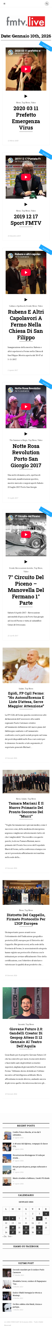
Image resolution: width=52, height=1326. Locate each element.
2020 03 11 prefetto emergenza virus (26, 118)
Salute (21, 688)
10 (39, 1218)
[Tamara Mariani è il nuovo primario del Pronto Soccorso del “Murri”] (26, 792)
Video (33, 102)
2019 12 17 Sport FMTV (26, 219)
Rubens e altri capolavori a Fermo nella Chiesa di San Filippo (26, 324)
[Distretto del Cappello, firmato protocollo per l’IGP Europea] (26, 904)
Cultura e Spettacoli (17, 306)
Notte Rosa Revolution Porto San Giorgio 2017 (26, 455)
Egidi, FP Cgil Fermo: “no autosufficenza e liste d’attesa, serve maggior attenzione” (26, 699)
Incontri (21, 1024)
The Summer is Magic (18, 440)
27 (13, 1232)
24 (39, 1227)
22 (26, 1227)
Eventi (28, 306)
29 (26, 1232)
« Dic (5, 1236)
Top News (26, 102)
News (18, 102)
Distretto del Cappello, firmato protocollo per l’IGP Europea (25, 919)
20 (13, 1227)
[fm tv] (28, 22)
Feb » (10, 1236)
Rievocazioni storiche (24, 568)
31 (39, 1232)
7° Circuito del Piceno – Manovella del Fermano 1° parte (26, 590)
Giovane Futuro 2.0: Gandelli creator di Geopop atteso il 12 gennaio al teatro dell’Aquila (26, 1037)
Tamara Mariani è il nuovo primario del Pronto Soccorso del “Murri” (26, 809)
